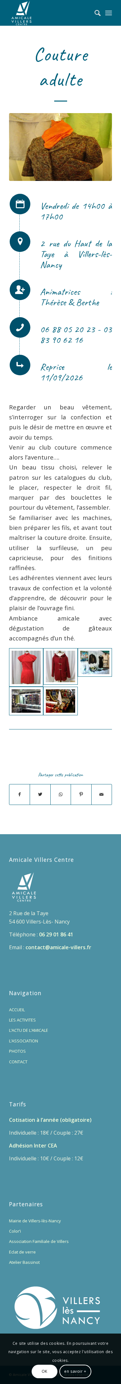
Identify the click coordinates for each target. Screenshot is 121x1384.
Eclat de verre (22, 1252)
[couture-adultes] (60, 147)
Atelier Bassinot (24, 1262)
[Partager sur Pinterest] (81, 794)
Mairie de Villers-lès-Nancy (35, 1221)
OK (44, 1371)
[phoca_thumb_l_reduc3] (60, 701)
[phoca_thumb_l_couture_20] (26, 667)
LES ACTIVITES (22, 1020)
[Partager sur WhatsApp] (61, 794)
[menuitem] (94, 13)
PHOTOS (17, 1051)
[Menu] (108, 13)
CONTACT (18, 1062)
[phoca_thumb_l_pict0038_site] (95, 667)
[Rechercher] (94, 13)
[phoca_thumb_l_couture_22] (60, 667)
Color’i (15, 1231)
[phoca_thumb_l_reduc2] (26, 701)
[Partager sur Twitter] (40, 794)
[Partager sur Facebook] (19, 794)
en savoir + (75, 1371)
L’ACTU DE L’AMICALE (28, 1030)
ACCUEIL (17, 1010)
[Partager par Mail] (102, 794)
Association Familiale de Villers (39, 1241)
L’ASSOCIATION (23, 1041)
